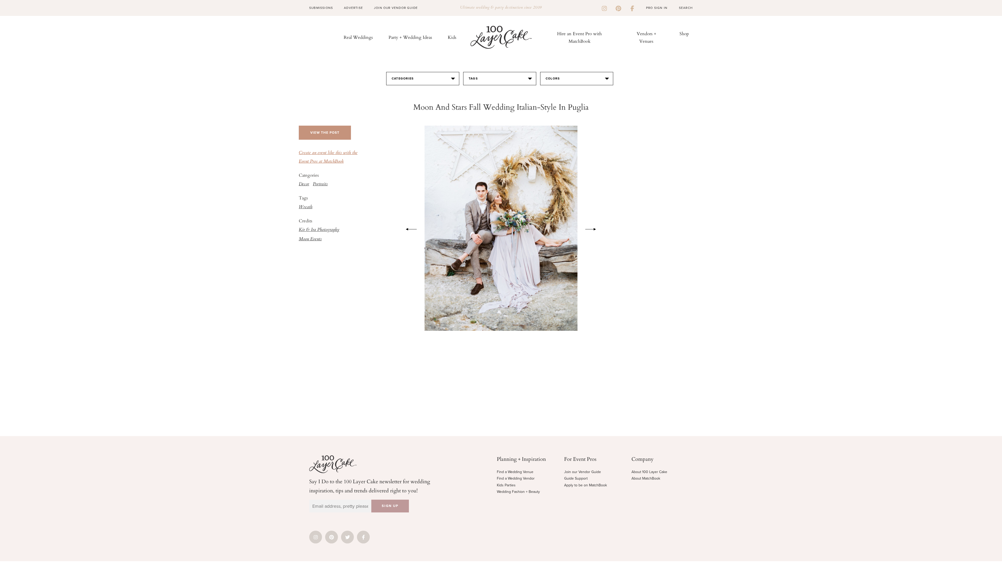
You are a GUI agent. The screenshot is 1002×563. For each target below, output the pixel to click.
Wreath (305, 207)
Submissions (321, 8)
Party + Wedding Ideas (410, 37)
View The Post (324, 133)
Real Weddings (358, 37)
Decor (304, 184)
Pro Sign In (656, 8)
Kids (452, 37)
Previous (409, 228)
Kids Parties (506, 485)
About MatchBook (645, 478)
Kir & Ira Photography (319, 230)
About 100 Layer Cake (649, 472)
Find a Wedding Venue (515, 472)
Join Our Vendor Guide (396, 8)
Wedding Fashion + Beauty (518, 491)
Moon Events (310, 239)
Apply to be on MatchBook (585, 485)
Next (593, 228)
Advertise (353, 8)
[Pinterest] (618, 7)
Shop (684, 33)
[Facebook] (632, 7)
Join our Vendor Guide (582, 472)
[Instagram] (604, 7)
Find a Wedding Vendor (516, 478)
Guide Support (576, 478)
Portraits (320, 184)
